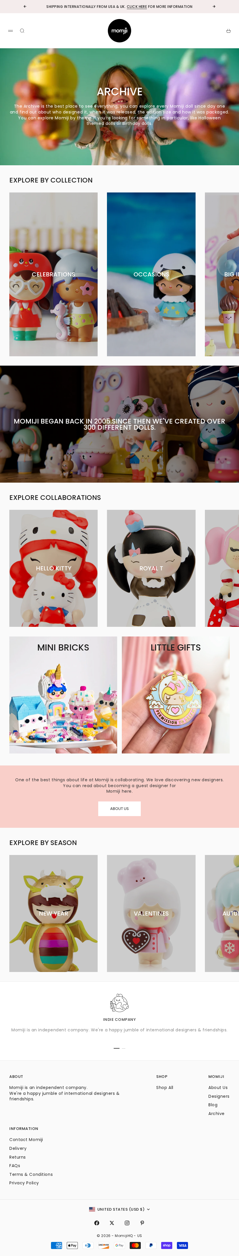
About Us (218, 1087)
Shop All (164, 1087)
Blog (212, 1105)
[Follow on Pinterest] (142, 1223)
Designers (219, 1096)
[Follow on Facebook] (97, 1223)
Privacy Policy (24, 1183)
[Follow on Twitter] (112, 1223)
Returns (17, 1157)
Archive (216, 1113)
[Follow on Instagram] (127, 1223)
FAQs (14, 1166)
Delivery (18, 1148)
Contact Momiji (26, 1140)
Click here (137, 6)
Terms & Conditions (31, 1174)
